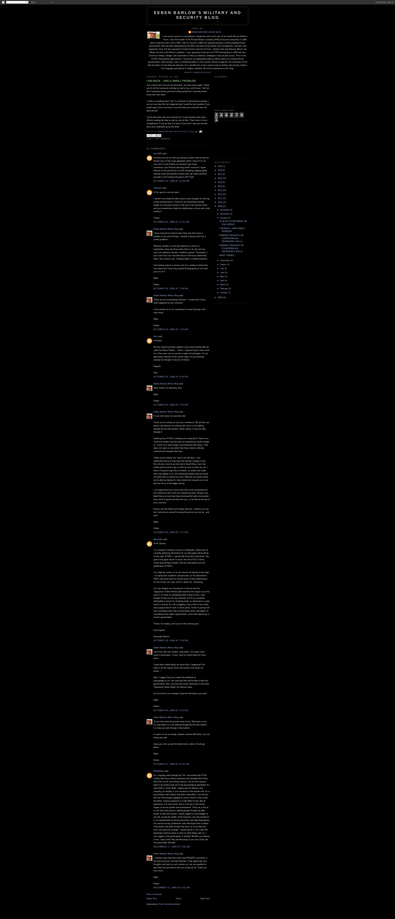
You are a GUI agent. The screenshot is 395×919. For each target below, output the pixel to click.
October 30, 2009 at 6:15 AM (171, 710)
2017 (220, 174)
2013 (220, 190)
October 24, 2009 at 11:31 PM (171, 222)
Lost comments (162, 139)
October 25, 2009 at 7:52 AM (171, 329)
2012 (220, 194)
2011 (220, 198)
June (222, 272)
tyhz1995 (158, 153)
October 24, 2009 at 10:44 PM (171, 181)
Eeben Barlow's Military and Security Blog (197, 15)
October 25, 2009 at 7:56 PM (171, 405)
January (224, 292)
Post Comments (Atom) (169, 904)
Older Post (205, 898)
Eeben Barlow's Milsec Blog (206, 32)
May (222, 276)
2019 (220, 166)
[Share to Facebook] (156, 135)
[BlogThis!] (150, 135)
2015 (220, 182)
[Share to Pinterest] (159, 135)
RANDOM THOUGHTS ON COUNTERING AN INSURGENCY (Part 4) (231, 238)
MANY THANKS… (227, 255)
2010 (220, 202)
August (223, 264)
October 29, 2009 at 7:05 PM (171, 640)
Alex (156, 336)
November (225, 214)
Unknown (158, 188)
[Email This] (148, 135)
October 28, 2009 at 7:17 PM (171, 532)
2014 (220, 186)
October (224, 218)
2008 (220, 297)
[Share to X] (153, 135)
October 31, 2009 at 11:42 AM (171, 764)
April (222, 280)
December (225, 210)
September (225, 260)
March (223, 284)
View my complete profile (197, 72)
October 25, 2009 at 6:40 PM (171, 377)
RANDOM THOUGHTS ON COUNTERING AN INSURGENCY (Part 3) (231, 248)
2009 (220, 206)
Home (178, 898)
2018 (220, 170)
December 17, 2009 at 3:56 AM (172, 847)
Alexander (158, 539)
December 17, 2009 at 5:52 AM (172, 887)
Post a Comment (154, 894)
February (224, 288)
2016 (220, 178)
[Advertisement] (229, 139)
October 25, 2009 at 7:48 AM (171, 288)
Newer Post (152, 898)
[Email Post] (200, 131)
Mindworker (159, 771)
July (222, 268)
